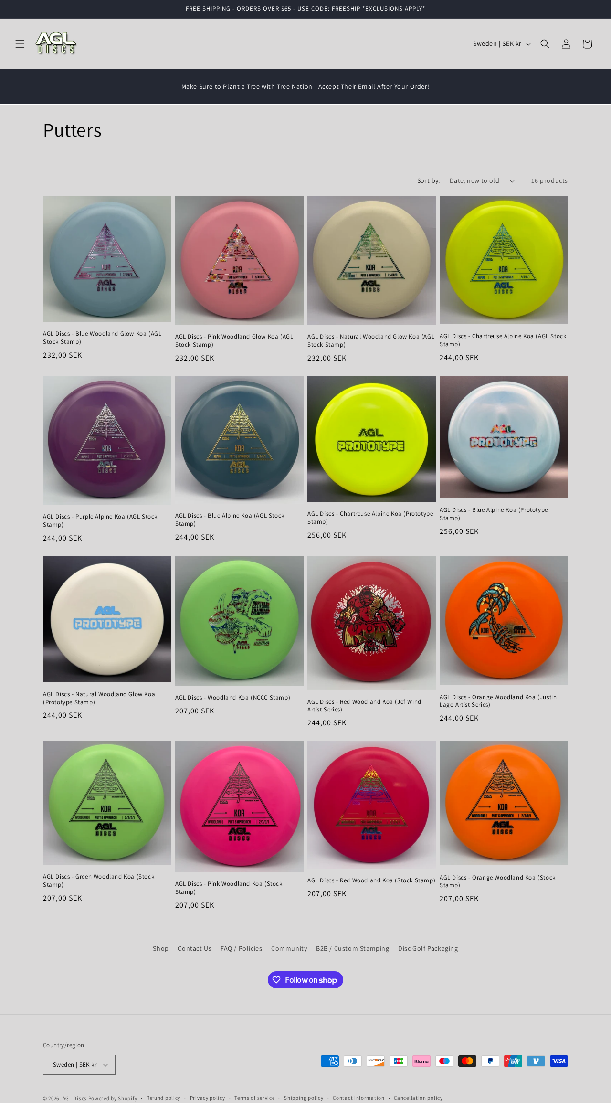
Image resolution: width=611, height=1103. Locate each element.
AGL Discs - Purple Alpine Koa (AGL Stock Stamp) (100, 521)
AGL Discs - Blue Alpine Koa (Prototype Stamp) (494, 514)
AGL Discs (75, 1098)
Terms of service (254, 1097)
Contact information (358, 1097)
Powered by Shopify (112, 1098)
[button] (20, 43)
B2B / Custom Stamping (353, 948)
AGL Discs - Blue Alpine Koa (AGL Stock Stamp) (229, 520)
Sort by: (428, 180)
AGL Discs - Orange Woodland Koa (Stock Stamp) (498, 882)
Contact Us (194, 948)
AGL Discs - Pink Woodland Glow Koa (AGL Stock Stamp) (234, 341)
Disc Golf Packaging (428, 948)
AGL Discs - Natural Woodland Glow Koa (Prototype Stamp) (99, 698)
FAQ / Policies (241, 948)
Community (289, 948)
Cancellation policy (418, 1097)
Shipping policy (304, 1097)
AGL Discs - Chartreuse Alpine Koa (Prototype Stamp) (370, 518)
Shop (161, 948)
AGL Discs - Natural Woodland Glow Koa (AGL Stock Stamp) (370, 341)
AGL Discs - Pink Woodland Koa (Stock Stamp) (229, 888)
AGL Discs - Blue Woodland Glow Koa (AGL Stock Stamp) (102, 338)
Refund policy (163, 1097)
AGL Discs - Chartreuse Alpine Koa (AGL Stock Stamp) (503, 340)
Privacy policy (207, 1097)
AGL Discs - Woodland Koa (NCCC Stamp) (232, 697)
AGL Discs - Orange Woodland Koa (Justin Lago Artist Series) (498, 701)
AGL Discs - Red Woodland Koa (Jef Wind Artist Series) (364, 706)
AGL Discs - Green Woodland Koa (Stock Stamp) (98, 881)
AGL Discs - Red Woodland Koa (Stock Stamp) (371, 880)
